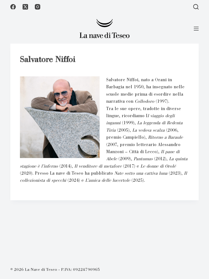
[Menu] (196, 28)
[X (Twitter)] (25, 7)
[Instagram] (37, 7)
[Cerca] (196, 7)
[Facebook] (13, 7)
